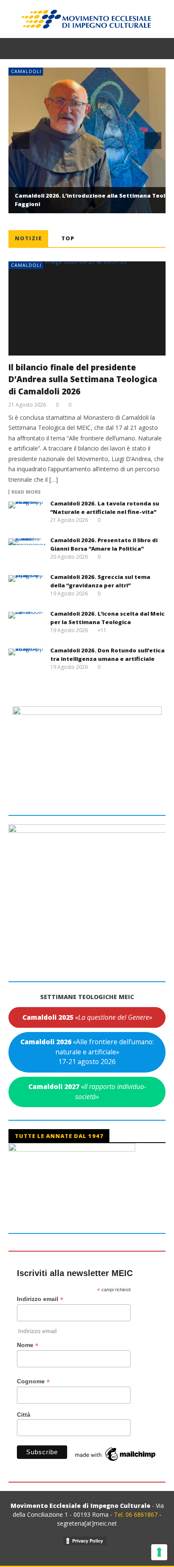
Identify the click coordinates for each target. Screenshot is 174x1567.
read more (26, 491)
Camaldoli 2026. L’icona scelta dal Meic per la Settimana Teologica (107, 618)
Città (23, 1414)
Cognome (33, 1381)
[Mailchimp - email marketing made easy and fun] (115, 1453)
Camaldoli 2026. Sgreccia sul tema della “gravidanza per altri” (100, 581)
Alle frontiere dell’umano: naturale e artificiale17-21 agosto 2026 (87, 1051)
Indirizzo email (40, 1299)
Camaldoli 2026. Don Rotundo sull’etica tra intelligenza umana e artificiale (107, 654)
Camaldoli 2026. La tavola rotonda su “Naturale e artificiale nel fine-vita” (104, 508)
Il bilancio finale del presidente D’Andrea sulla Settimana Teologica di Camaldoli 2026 (82, 379)
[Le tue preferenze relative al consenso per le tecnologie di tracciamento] (159, 1552)
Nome (27, 1345)
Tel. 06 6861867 (136, 1514)
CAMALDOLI (26, 71)
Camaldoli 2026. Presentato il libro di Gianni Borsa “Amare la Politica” (104, 544)
